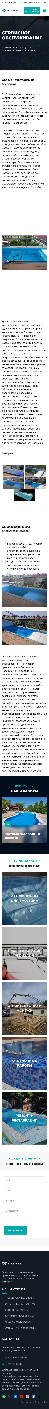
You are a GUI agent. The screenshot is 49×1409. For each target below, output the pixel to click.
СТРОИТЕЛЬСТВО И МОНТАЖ (20, 1303)
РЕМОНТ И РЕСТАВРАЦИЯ (18, 1322)
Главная (7, 47)
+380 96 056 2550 (32, 2)
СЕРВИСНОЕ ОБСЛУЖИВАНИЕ (20, 1316)
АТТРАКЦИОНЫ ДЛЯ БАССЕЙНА (20, 1328)
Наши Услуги (22, 47)
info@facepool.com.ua (16, 1357)
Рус (45, 2)
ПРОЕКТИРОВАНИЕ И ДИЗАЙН (19, 1297)
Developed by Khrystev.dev (34, 1402)
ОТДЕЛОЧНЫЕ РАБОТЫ (16, 1310)
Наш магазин (11, 2)
